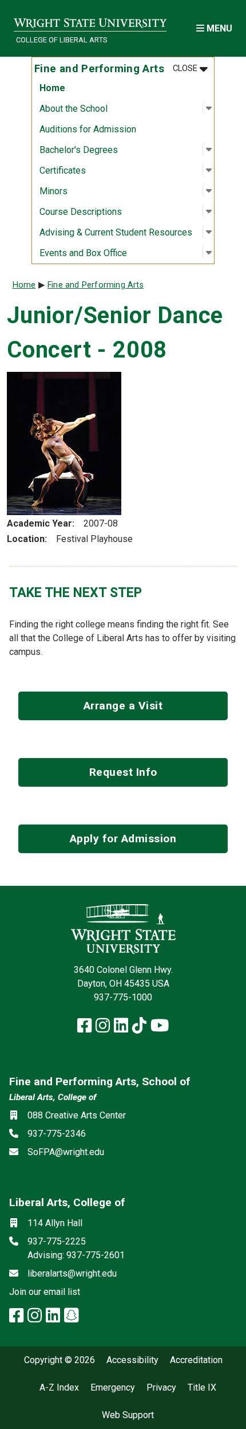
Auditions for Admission (87, 129)
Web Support (128, 1415)
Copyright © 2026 (59, 1360)
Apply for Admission (123, 838)
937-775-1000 (123, 997)
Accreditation (196, 1360)
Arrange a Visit (123, 705)
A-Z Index (59, 1387)
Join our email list (44, 1291)
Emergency (112, 1387)
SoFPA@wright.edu (65, 1152)
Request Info (123, 772)
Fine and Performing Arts (95, 285)
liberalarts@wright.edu (72, 1273)
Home (52, 88)
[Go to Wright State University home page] (90, 21)
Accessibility (132, 1360)
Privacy (161, 1387)
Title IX (202, 1387)
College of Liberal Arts (61, 40)
